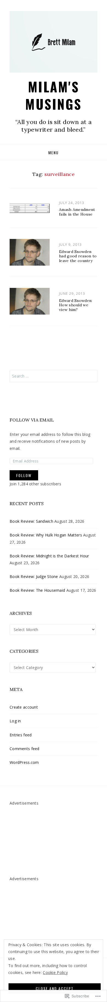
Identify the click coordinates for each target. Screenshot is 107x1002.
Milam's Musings (53, 95)
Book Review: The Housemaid (37, 590)
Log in (15, 720)
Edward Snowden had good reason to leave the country (78, 256)
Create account (24, 707)
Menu (53, 152)
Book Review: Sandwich (31, 521)
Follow (24, 475)
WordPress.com (24, 762)
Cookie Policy (55, 972)
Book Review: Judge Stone (34, 576)
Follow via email (32, 420)
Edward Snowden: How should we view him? (75, 305)
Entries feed (21, 734)
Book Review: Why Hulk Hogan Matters (46, 535)
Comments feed (25, 748)
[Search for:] (53, 376)
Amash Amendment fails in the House (77, 212)
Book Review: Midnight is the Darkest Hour (49, 555)
